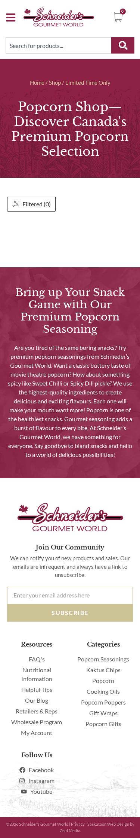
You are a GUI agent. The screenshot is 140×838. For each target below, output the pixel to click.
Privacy (78, 824)
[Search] (122, 45)
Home (37, 82)
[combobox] (58, 45)
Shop (55, 82)
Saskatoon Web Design (108, 824)
